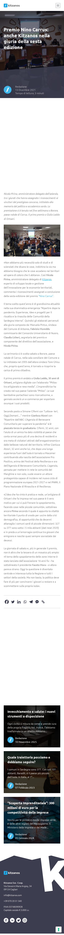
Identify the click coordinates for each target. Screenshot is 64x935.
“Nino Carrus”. (46, 296)
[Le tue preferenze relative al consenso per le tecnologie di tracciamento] (59, 929)
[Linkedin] (19, 602)
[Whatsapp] (25, 602)
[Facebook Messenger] (37, 602)
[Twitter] (13, 602)
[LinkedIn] (12, 920)
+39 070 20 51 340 (13, 900)
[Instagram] (24, 920)
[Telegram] (31, 602)
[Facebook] (6, 602)
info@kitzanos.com (13, 895)
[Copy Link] (43, 602)
